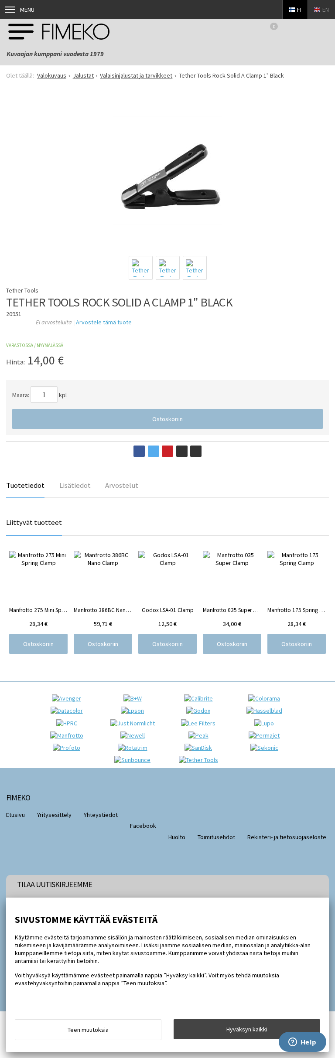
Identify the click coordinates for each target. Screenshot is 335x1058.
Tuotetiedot (25, 485)
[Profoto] (69, 748)
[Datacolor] (69, 710)
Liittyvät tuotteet (34, 522)
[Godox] (200, 710)
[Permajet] (266, 735)
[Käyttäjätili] (301, 31)
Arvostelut (121, 485)
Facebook (143, 826)
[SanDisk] (200, 748)
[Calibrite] (200, 698)
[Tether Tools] (200, 760)
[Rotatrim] (135, 748)
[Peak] (200, 735)
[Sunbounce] (134, 760)
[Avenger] (68, 698)
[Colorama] (266, 698)
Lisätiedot (75, 485)
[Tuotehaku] (323, 31)
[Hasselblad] (266, 710)
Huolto (176, 837)
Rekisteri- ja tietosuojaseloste (286, 837)
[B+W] (134, 698)
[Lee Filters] (200, 723)
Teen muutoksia (88, 1030)
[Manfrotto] (69, 735)
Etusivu (15, 815)
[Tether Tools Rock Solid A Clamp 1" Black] (167, 170)
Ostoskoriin (167, 419)
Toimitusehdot (216, 837)
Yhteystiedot (101, 815)
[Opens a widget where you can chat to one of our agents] (302, 1043)
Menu (27, 10)
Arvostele (104, 322)
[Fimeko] (59, 31)
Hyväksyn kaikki (246, 1029)
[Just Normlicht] (134, 723)
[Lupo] (266, 723)
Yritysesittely (54, 815)
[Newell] (134, 735)
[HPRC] (69, 723)
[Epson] (134, 710)
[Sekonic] (266, 748)
